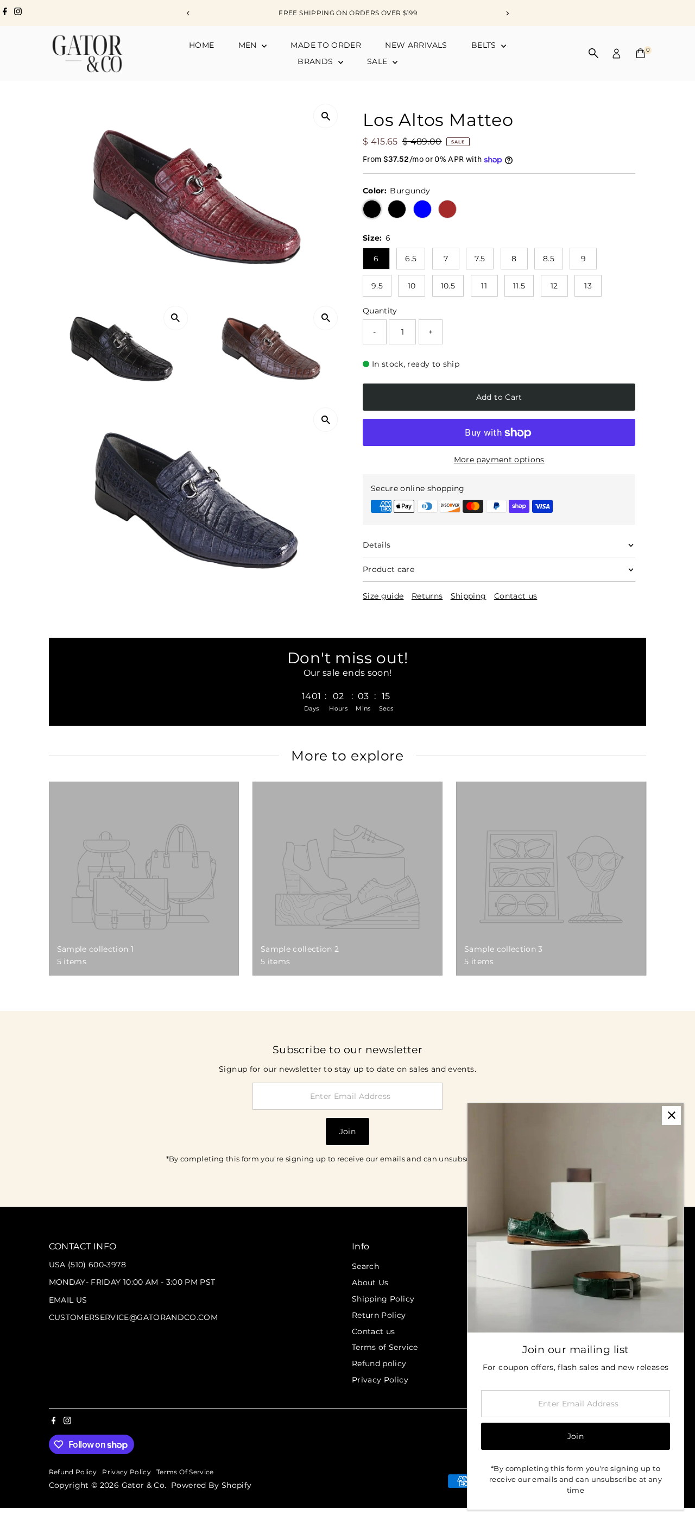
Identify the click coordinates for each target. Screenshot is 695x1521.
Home (201, 45)
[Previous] (188, 13)
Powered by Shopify (211, 1485)
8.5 (548, 258)
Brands (316, 61)
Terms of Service (385, 1347)
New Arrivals (416, 45)
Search (365, 1266)
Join (347, 1131)
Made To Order (325, 45)
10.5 (448, 286)
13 (588, 286)
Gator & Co (143, 1485)
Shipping (468, 596)
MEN (248, 45)
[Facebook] (5, 13)
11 (484, 286)
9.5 (377, 286)
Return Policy (379, 1315)
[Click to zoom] (325, 116)
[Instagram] (17, 13)
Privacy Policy (380, 1380)
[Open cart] (640, 53)
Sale (378, 61)
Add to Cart (499, 398)
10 (412, 286)
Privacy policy (126, 1472)
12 (554, 286)
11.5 (519, 286)
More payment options (499, 460)
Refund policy (379, 1363)
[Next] (507, 13)
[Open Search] (593, 53)
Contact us (516, 596)
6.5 (410, 258)
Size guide (383, 596)
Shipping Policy (383, 1299)
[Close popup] (671, 1115)
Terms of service (185, 1472)
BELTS (484, 45)
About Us (370, 1282)
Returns (427, 596)
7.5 (480, 258)
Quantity (380, 311)
